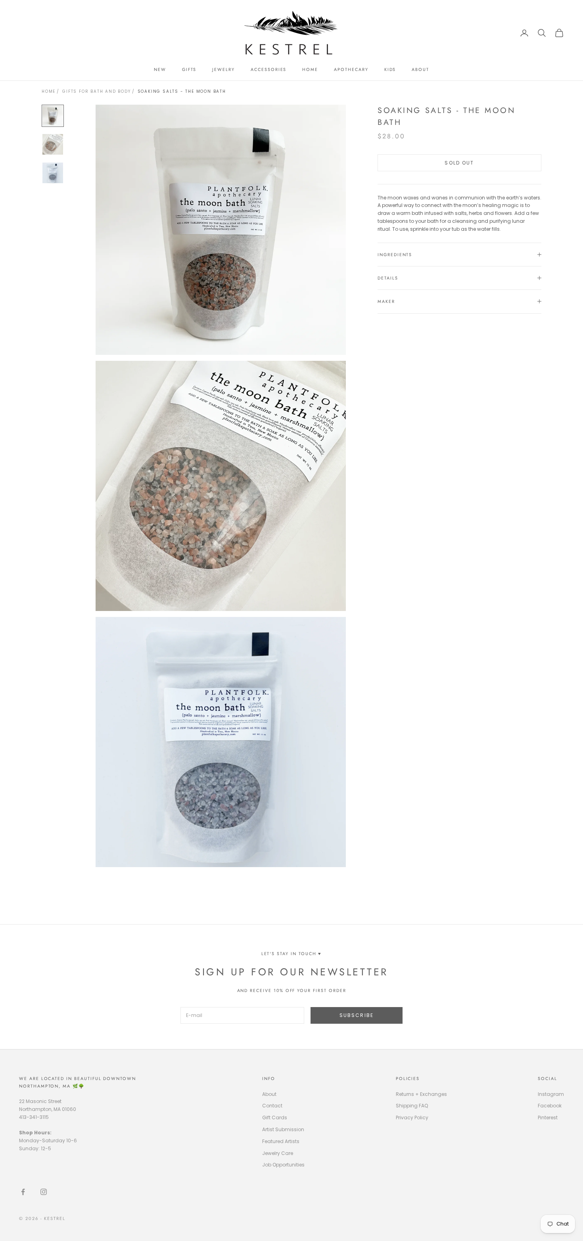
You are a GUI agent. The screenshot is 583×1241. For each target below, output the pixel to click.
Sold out (459, 162)
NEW (160, 69)
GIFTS (189, 69)
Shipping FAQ (412, 1105)
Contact (272, 1105)
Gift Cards (274, 1117)
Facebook (550, 1105)
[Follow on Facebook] (23, 1192)
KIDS (390, 69)
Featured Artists (280, 1141)
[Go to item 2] (53, 144)
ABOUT (420, 69)
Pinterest (548, 1117)
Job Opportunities (283, 1164)
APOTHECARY (351, 69)
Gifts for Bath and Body (96, 91)
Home (49, 91)
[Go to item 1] (53, 116)
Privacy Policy (412, 1117)
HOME (310, 69)
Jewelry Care (277, 1153)
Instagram (551, 1094)
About (269, 1094)
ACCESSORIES (268, 69)
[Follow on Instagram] (44, 1192)
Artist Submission (283, 1129)
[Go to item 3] (53, 173)
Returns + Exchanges (421, 1094)
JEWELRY (223, 69)
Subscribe (356, 1015)
